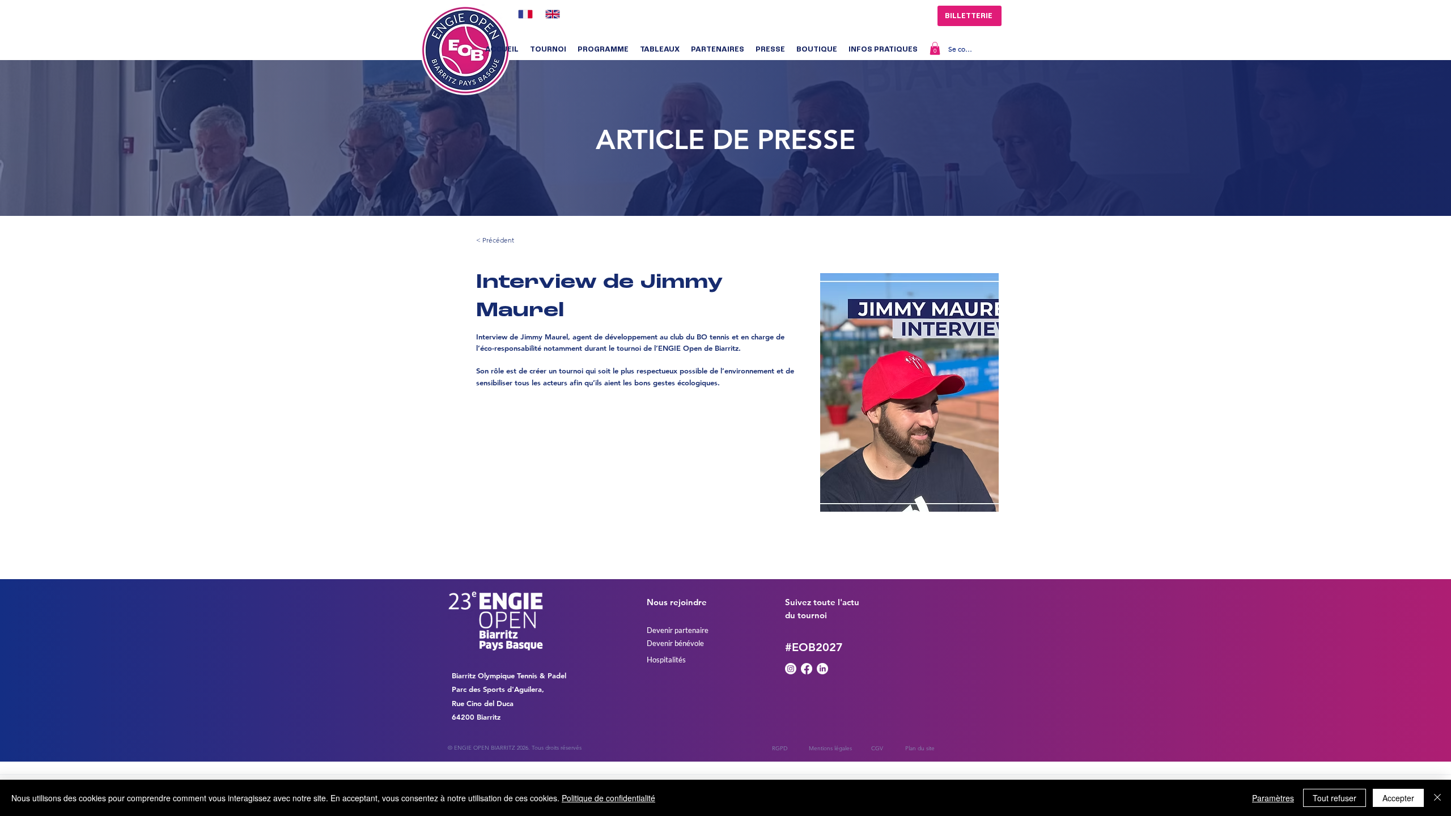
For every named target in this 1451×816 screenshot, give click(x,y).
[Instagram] (790, 668)
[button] (548, 50)
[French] (523, 14)
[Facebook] (806, 668)
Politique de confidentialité (608, 798)
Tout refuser (1334, 798)
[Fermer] (1437, 798)
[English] (550, 14)
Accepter (1398, 798)
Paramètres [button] (1273, 798)
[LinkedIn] (822, 668)
